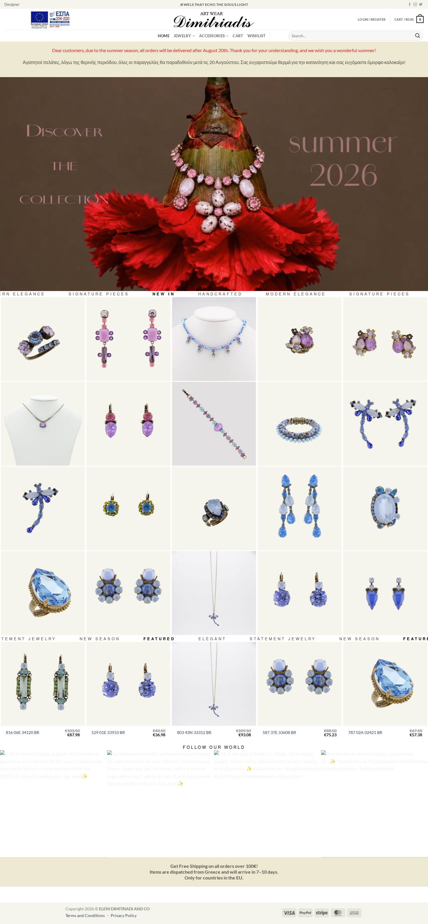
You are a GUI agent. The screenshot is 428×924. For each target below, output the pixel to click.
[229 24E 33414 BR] (128, 508)
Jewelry (182, 35)
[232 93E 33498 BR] (300, 508)
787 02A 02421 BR (365, 732)
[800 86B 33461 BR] (214, 424)
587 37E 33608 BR (279, 732)
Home (163, 35)
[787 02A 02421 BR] (43, 593)
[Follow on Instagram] (415, 5)
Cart (238, 35)
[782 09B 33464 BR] (300, 424)
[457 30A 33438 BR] (214, 508)
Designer (12, 4)
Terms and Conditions (86, 915)
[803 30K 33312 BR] (43, 508)
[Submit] (417, 36)
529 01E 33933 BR (108, 732)
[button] (409, 19)
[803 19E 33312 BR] (385, 424)
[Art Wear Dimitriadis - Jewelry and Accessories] (214, 19)
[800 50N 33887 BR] (214, 339)
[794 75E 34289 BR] (385, 339)
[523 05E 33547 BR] (385, 593)
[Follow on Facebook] (409, 5)
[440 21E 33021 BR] (128, 424)
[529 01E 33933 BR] (300, 593)
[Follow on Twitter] (420, 5)
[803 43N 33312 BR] (214, 593)
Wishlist (256, 35)
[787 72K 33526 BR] (385, 508)
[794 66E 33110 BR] (128, 339)
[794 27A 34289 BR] (300, 339)
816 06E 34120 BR (22, 732)
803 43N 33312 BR (194, 732)
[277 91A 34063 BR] (43, 339)
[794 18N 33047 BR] (43, 424)
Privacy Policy (124, 915)
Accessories (212, 35)
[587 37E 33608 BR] (128, 593)
